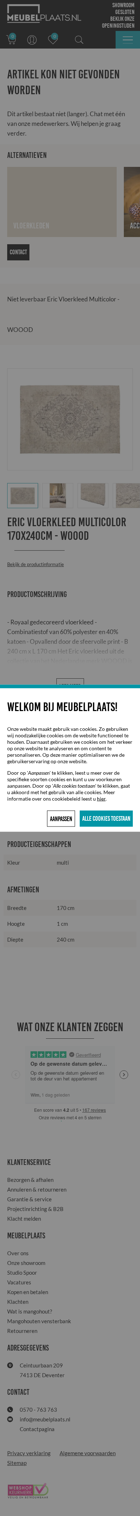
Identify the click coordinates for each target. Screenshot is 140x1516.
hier (101, 798)
